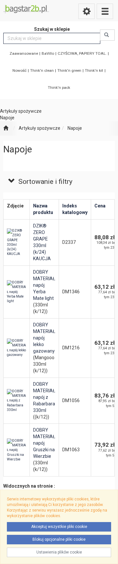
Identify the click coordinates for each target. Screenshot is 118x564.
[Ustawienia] (86, 11)
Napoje (75, 128)
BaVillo (48, 53)
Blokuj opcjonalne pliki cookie (59, 539)
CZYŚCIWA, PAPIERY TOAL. (82, 53)
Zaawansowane (24, 53)
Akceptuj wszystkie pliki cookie (59, 526)
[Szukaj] (107, 35)
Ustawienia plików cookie (59, 552)
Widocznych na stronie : (29, 486)
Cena (100, 205)
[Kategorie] (105, 11)
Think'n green (69, 70)
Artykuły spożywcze (39, 128)
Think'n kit (94, 70)
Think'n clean (42, 70)
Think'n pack (59, 87)
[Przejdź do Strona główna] (5, 128)
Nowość (19, 70)
